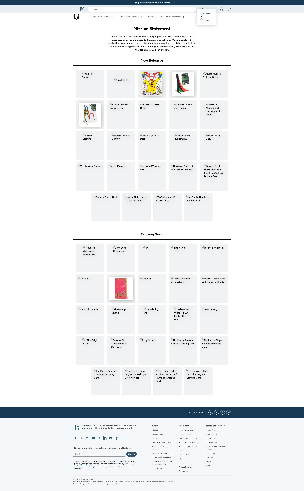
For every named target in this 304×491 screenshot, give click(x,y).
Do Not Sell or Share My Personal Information (215, 447)
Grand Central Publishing (172, 16)
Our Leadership (158, 434)
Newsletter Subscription (161, 442)
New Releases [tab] (152, 60)
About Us (155, 430)
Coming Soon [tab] (152, 234)
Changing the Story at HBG (162, 453)
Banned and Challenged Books (161, 447)
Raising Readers (185, 467)
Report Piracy (211, 453)
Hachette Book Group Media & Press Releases (163, 462)
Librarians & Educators (188, 438)
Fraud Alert (210, 457)
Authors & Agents (186, 430)
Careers (182, 450)
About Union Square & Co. (102, 16)
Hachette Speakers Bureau (189, 446)
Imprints (152, 16)
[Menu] (75, 9)
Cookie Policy (211, 438)
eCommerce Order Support (189, 442)
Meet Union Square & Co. (131, 16)
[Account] (221, 9)
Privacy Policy (211, 434)
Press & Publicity (158, 468)
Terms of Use (211, 430)
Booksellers (183, 471)
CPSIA (208, 461)
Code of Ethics (211, 442)
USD (207, 16)
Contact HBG (184, 454)
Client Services (185, 434)
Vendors (182, 462)
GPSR (208, 465)
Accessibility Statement (161, 457)
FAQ (180, 458)
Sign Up (131, 454)
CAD (207, 20)
